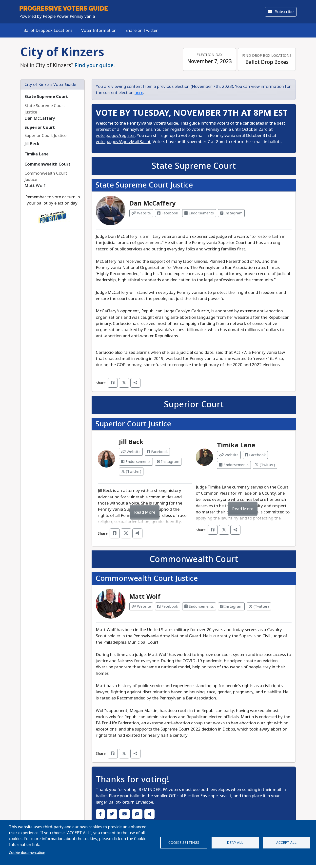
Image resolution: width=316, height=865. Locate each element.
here (139, 93)
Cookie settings (183, 842)
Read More (144, 512)
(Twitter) (133, 471)
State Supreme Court (46, 97)
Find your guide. (95, 65)
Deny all (235, 842)
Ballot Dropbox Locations (47, 30)
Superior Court (39, 127)
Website (143, 213)
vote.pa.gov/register (115, 135)
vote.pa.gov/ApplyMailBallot (123, 142)
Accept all (286, 842)
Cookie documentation (27, 852)
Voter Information (99, 30)
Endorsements (201, 213)
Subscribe (284, 12)
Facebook (169, 213)
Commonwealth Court (47, 164)
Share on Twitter (141, 30)
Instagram (232, 213)
